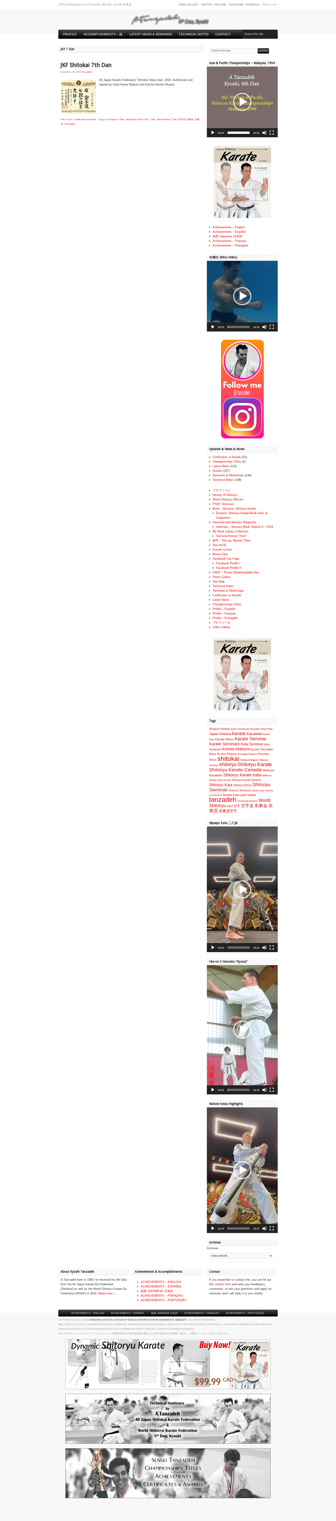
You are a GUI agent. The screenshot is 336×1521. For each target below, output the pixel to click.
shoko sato (258, 790)
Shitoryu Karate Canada (235, 769)
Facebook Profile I (228, 563)
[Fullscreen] (271, 132)
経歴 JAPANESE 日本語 (157, 1291)
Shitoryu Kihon (242, 785)
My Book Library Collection (230, 531)
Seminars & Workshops (228, 475)
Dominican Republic (248, 729)
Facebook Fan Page (226, 558)
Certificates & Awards (85, 119)
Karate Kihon (224, 739)
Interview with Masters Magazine (234, 522)
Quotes (217, 470)
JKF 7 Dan (150, 119)
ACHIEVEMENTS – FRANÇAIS (162, 1295)
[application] (242, 102)
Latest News (221, 466)
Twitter (206, 4)
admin (89, 72)
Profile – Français (224, 613)
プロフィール (269, 4)
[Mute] (264, 132)
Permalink (70, 124)
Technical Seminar (247, 801)
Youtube (220, 4)
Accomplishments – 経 (103, 34)
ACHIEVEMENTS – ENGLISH (161, 1282)
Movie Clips (220, 554)
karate (239, 733)
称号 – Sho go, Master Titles (232, 540)
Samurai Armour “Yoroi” (231, 536)
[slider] (239, 133)
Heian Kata (266, 729)
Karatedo (254, 734)
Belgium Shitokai (219, 729)
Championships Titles (227, 461)
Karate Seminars (224, 744)
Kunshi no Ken (222, 549)
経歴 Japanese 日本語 (227, 236)
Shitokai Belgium (249, 760)
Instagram (236, 4)
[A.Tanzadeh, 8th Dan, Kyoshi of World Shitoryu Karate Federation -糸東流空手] (168, 24)
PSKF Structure (223, 504)
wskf (230, 806)
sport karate (248, 795)
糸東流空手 (228, 811)
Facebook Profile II (228, 568)
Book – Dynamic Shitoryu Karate (234, 508)
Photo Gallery (222, 577)
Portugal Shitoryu (247, 754)
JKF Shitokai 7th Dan (86, 65)
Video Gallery (188, 4)
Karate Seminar (251, 738)
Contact (223, 34)
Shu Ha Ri (219, 545)
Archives (213, 1248)
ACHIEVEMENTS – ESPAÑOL (161, 1286)
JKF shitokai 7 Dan (167, 119)
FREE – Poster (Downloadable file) (236, 572)
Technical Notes (193, 34)
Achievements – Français (229, 241)
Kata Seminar (252, 744)
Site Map (218, 581)
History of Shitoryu (225, 495)
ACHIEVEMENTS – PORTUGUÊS (164, 1300)
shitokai (228, 758)
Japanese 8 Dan (134, 119)
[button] (242, 102)
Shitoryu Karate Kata (242, 774)
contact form (222, 1284)
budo (234, 729)
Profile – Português (225, 618)
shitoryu (228, 764)
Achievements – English (229, 227)
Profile (70, 34)
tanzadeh (222, 799)
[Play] (213, 132)
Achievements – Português (230, 245)
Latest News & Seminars (150, 34)
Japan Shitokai (220, 734)
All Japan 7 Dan (115, 119)
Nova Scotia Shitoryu (223, 754)
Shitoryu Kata (220, 785)
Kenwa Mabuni (235, 749)
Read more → (107, 1293)
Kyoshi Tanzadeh (261, 749)
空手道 (181, 119)
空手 (237, 806)
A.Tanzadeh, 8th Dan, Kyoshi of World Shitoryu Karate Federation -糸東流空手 (137, 1320)
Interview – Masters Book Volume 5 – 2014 (244, 527)
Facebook (252, 4)
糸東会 (190, 119)
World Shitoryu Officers (228, 499)
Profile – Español (224, 609)
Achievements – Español (229, 231)
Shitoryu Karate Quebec (246, 780)
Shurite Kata (231, 795)
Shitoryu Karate (254, 764)
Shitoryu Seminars (239, 790)
